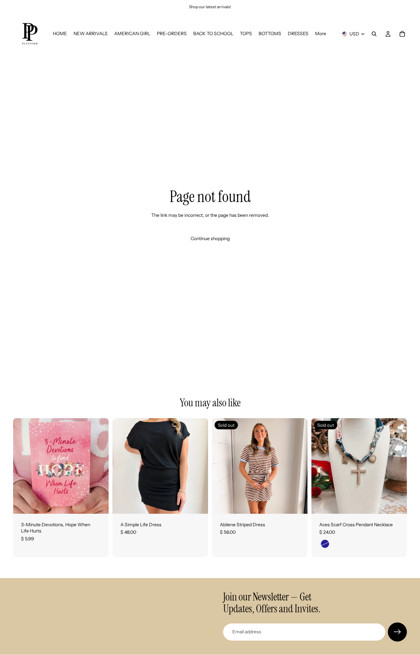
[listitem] (320, 33)
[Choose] (198, 503)
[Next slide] (297, 466)
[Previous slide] (222, 466)
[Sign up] (397, 632)
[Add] (98, 503)
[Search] (374, 34)
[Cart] (402, 34)
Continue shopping (210, 238)
